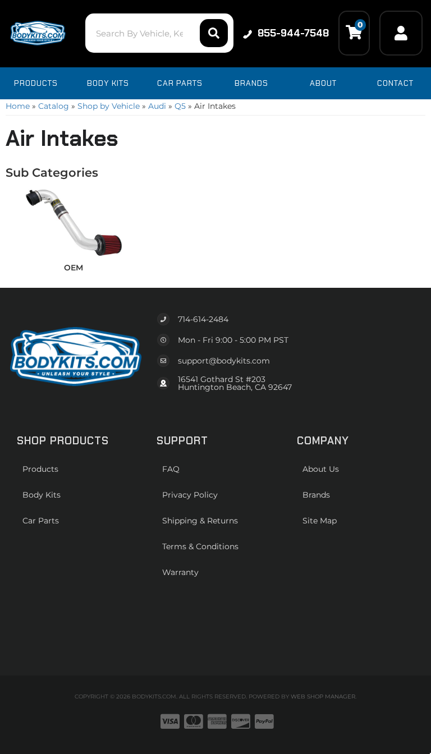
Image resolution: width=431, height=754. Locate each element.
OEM (73, 268)
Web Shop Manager (323, 696)
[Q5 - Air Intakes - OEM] (74, 222)
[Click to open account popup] (401, 33)
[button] (159, 33)
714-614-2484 (203, 319)
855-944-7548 (293, 33)
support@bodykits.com (224, 361)
